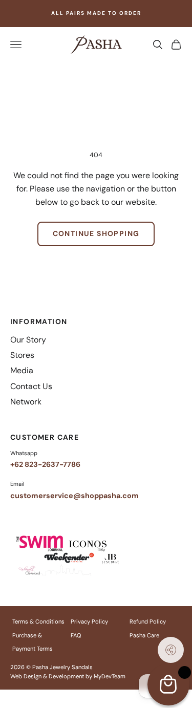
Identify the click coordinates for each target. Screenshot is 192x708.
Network (25, 401)
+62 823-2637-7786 (45, 464)
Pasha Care (144, 635)
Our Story (28, 339)
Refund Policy (148, 621)
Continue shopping (96, 233)
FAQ (76, 635)
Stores (22, 355)
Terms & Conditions (38, 621)
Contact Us (31, 386)
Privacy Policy (89, 621)
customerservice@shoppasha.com (74, 495)
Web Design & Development (47, 676)
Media (21, 370)
